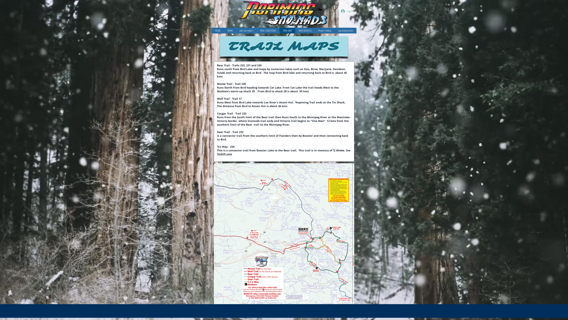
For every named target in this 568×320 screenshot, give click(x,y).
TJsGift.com (224, 154)
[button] (284, 46)
